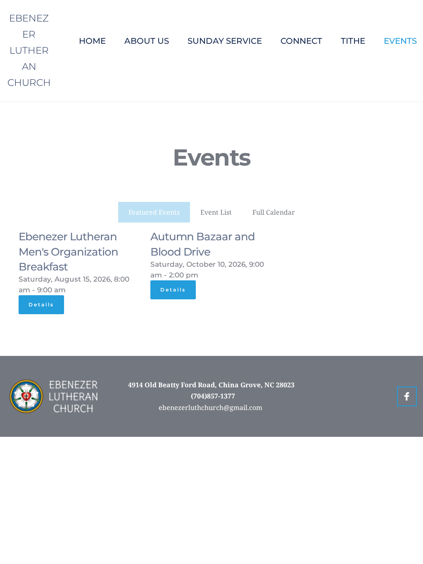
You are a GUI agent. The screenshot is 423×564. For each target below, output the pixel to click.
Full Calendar (273, 212)
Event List (216, 212)
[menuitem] (92, 41)
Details (41, 304)
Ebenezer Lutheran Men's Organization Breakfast (68, 251)
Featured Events (154, 212)
